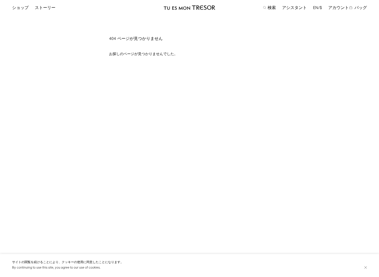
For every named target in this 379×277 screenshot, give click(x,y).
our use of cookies (87, 267)
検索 (272, 7)
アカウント (338, 7)
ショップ (20, 7)
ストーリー (45, 7)
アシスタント (294, 7)
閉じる (365, 267)
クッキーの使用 (72, 262)
